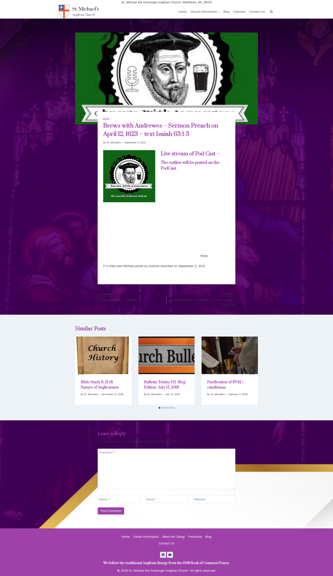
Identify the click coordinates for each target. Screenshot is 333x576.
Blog (226, 11)
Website (199, 499)
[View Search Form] (271, 12)
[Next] (252, 370)
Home (182, 11)
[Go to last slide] (81, 370)
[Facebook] (163, 555)
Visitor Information (146, 536)
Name (104, 499)
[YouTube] (170, 555)
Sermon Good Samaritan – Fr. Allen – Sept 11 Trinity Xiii (204, 300)
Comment (107, 452)
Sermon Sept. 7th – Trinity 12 (118, 297)
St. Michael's (114, 142)
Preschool (195, 536)
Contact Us (257, 11)
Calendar (239, 11)
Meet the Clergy (174, 536)
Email (151, 499)
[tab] (159, 408)
